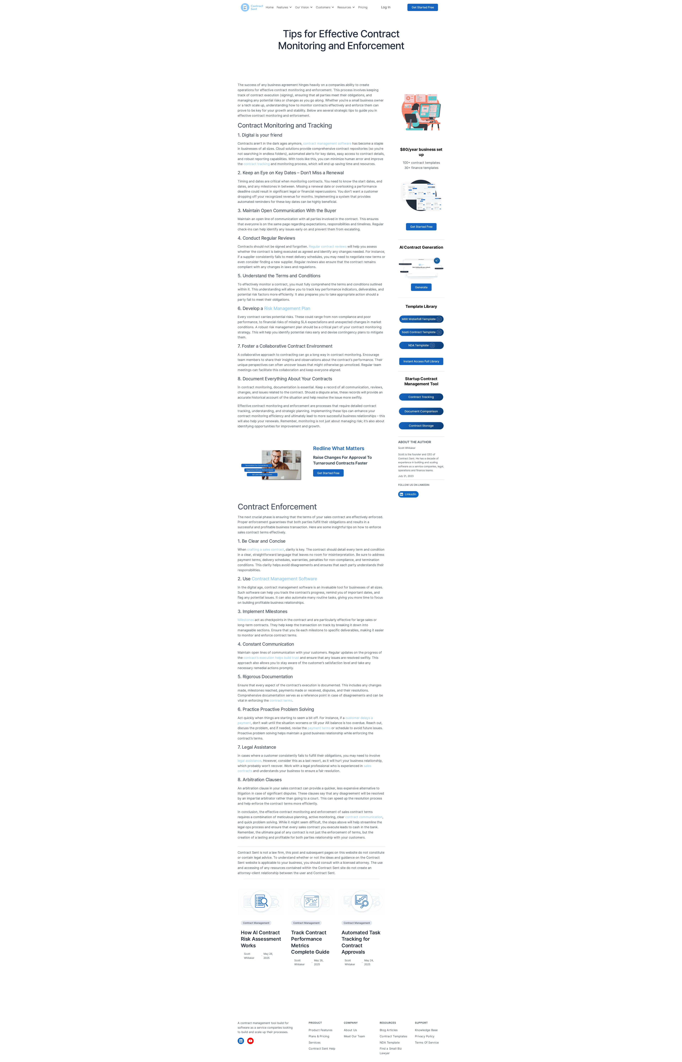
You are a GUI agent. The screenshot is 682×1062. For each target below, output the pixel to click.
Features (282, 7)
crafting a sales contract (265, 549)
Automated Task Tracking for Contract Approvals (361, 942)
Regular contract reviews (328, 246)
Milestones (246, 620)
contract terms (281, 700)
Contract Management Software (284, 578)
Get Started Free (423, 7)
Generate (421, 287)
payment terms (319, 728)
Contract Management (361, 57)
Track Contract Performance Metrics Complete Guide (310, 942)
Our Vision (302, 7)
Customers (323, 7)
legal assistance (249, 761)
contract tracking (256, 164)
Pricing (362, 7)
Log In (385, 7)
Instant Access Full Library (421, 361)
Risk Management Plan (287, 308)
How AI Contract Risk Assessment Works (261, 938)
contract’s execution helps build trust (271, 658)
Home (270, 7)
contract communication (363, 817)
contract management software (327, 143)
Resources (344, 7)
